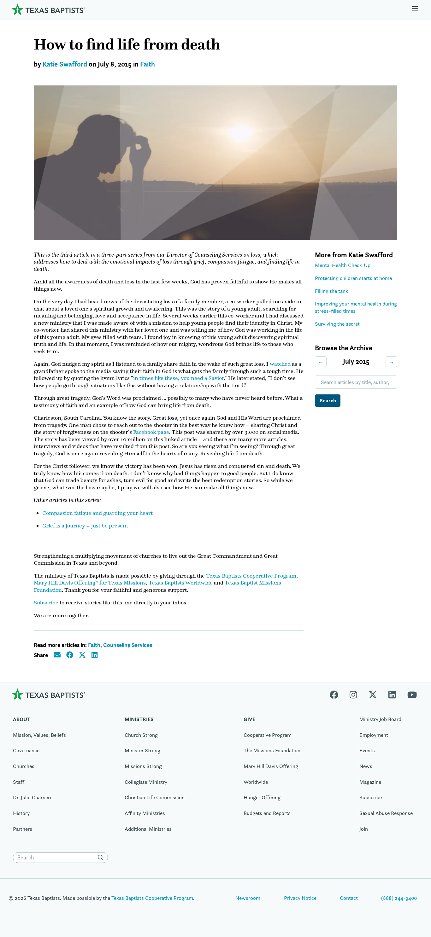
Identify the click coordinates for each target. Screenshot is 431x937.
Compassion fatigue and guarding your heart (97, 512)
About (21, 719)
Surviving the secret (337, 324)
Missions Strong (143, 766)
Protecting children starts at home (353, 278)
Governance (26, 750)
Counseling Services (127, 645)
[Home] (48, 9)
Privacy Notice (300, 898)
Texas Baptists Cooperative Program (251, 575)
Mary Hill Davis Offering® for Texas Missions (90, 582)
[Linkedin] (392, 694)
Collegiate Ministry (146, 782)
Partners (22, 829)
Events (367, 750)
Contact (349, 898)
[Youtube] (412, 694)
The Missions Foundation (272, 750)
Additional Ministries (148, 829)
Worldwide (256, 782)
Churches (23, 766)
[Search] (102, 857)
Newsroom (247, 898)
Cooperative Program (268, 735)
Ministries (139, 719)
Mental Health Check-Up (342, 265)
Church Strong (141, 735)
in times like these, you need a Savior (178, 378)
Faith (147, 64)
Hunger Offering (262, 797)
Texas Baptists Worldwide (181, 582)
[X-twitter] (373, 694)
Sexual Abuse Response (386, 813)
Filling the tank (331, 291)
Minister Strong (142, 750)
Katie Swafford (65, 64)
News (365, 766)
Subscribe (46, 602)
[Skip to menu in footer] (415, 9)
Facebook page (151, 431)
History (21, 813)
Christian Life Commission (155, 797)
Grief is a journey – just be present (85, 525)
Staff (18, 782)
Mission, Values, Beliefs (39, 735)
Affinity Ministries (145, 813)
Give (249, 719)
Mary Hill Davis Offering (271, 766)
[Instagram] (353, 694)
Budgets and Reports (267, 813)
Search (328, 400)
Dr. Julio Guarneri (32, 797)
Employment (373, 735)
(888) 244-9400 (399, 898)
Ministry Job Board (380, 719)
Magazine (370, 782)
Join (363, 829)
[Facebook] (337, 694)
